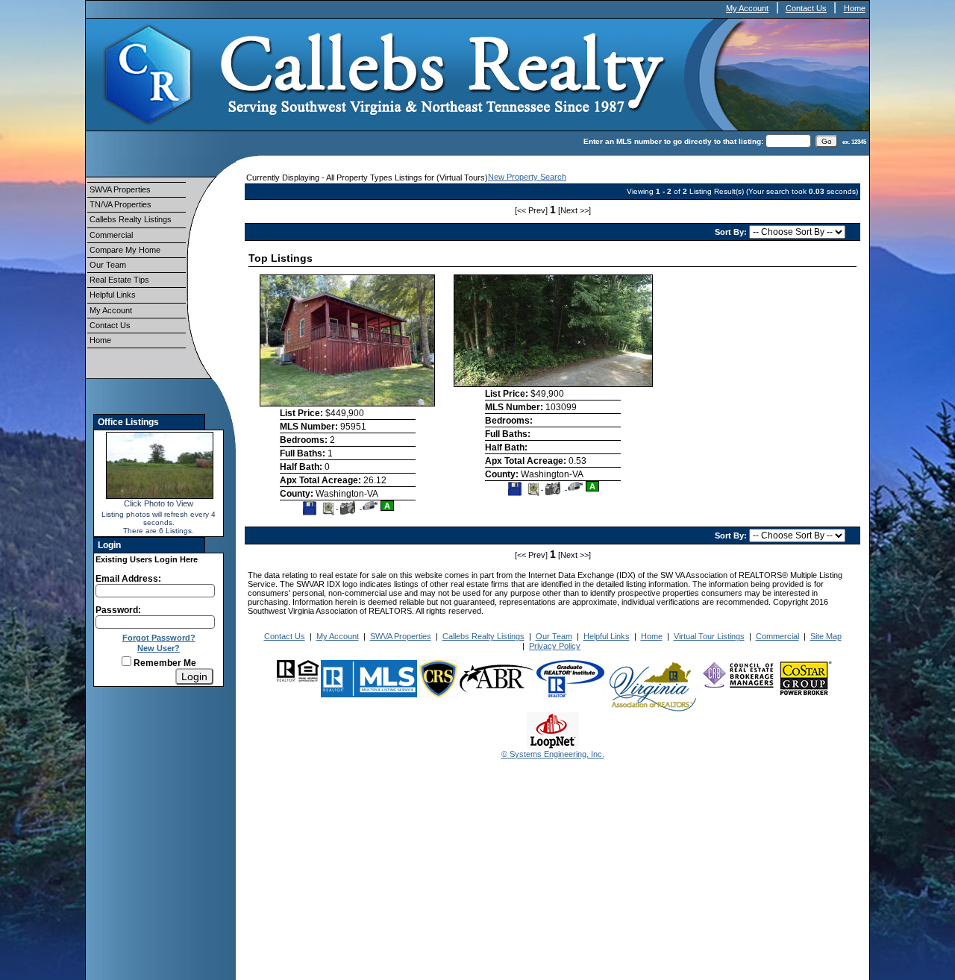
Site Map (826, 636)
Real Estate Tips (119, 279)
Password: (118, 610)
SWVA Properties (120, 189)
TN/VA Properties (120, 204)
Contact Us (806, 8)
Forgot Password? (158, 637)
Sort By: (732, 231)
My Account (747, 8)
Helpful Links (113, 294)
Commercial (111, 234)
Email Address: (128, 579)
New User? (158, 648)
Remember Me (163, 663)
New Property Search (527, 176)
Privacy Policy (554, 645)
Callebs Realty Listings (131, 219)
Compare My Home (125, 249)
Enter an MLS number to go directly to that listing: (673, 141)
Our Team (108, 264)
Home (854, 8)
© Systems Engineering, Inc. (552, 754)
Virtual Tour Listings (709, 636)
